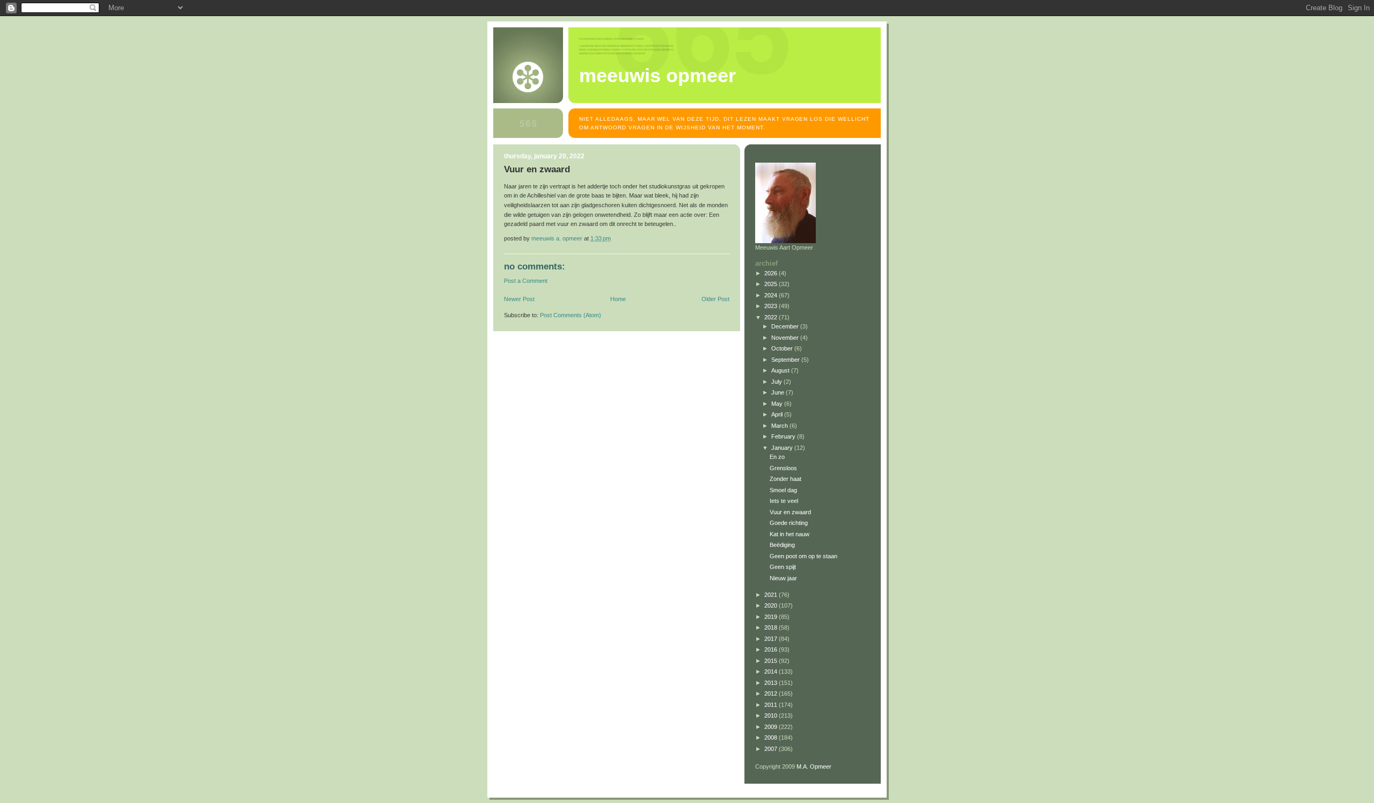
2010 (771, 715)
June (778, 392)
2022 (771, 317)
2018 (771, 627)
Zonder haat (785, 479)
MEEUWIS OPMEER (657, 75)
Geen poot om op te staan (803, 556)
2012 (771, 693)
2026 (771, 273)
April (777, 414)
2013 (771, 683)
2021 (771, 595)
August (781, 370)
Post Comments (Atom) (570, 315)
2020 (771, 605)
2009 (771, 727)
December (785, 326)
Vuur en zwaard (790, 512)
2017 (771, 639)
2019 (771, 617)
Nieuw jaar (783, 578)
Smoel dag (783, 490)
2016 (771, 649)
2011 (771, 705)
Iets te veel (784, 501)
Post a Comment (525, 281)
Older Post (715, 299)
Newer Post (519, 299)
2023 (771, 306)
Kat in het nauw (789, 534)
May (777, 403)
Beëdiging (782, 545)
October (782, 348)
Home (618, 299)
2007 (771, 749)
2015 (771, 661)
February (784, 436)
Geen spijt (783, 567)
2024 (771, 295)
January (782, 447)
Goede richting (789, 523)
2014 (771, 671)
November (785, 337)
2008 (771, 737)
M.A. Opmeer (813, 766)
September (786, 359)
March (780, 425)
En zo (777, 457)
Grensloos (783, 468)
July (777, 381)
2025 (771, 284)
